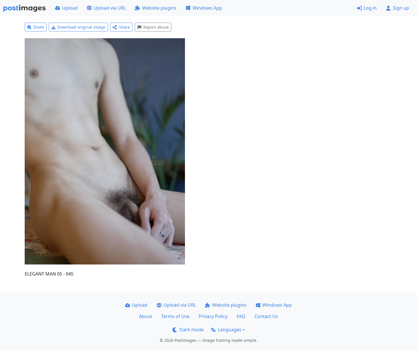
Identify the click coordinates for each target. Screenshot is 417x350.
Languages (229, 329)
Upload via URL (110, 8)
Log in (370, 8)
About (145, 316)
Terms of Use (175, 316)
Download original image (81, 27)
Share (124, 27)
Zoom (38, 27)
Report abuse (156, 27)
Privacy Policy (213, 316)
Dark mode (192, 329)
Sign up (401, 8)
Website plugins (159, 8)
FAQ (241, 316)
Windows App (207, 8)
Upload (70, 8)
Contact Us (266, 316)
